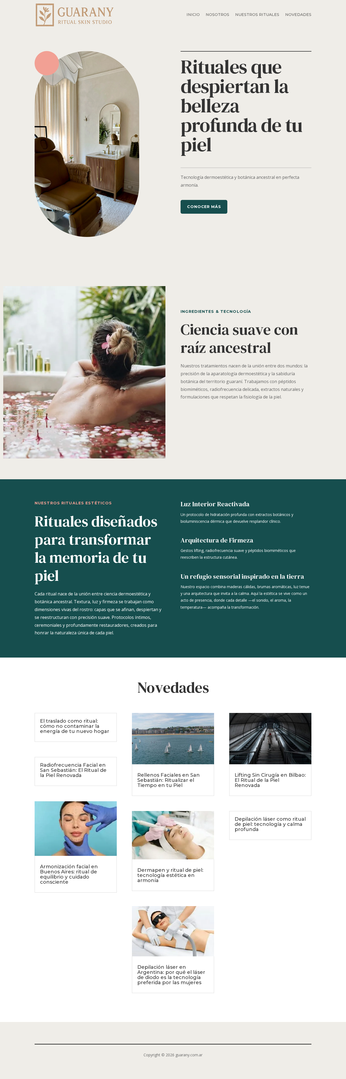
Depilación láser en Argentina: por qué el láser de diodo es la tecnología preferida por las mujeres (171, 975)
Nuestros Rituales (257, 14)
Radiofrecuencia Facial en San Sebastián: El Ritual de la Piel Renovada (73, 770)
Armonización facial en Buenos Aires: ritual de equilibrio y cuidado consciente (69, 874)
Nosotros (217, 14)
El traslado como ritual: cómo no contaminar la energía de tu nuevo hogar (74, 726)
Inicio (193, 14)
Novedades (298, 14)
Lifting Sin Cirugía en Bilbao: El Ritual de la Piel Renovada (270, 780)
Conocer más (204, 206)
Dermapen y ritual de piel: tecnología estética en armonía (170, 875)
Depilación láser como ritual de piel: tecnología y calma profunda (270, 824)
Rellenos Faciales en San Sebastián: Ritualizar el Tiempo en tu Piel (168, 780)
